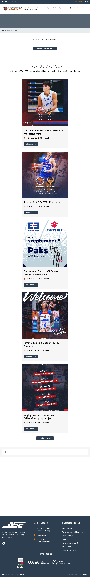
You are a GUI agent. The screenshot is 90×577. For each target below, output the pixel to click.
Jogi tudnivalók (72, 574)
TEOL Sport (66, 546)
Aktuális (24, 8)
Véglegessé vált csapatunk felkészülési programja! (39, 417)
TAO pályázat (67, 528)
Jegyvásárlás (74, 8)
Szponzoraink (64, 8)
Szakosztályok (46, 8)
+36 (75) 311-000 (10, 2)
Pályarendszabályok (30, 9)
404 (16, 30)
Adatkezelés (83, 574)
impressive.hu (19, 574)
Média (55, 8)
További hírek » (45, 438)
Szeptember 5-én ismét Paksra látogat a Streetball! (41, 273)
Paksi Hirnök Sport (69, 550)
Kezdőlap (79, 2)
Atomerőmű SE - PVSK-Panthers (42, 202)
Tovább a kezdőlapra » (45, 48)
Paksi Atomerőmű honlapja (72, 532)
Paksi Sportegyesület (70, 543)
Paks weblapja (67, 535)
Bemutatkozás (33, 8)
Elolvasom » (31, 144)
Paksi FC (65, 539)
